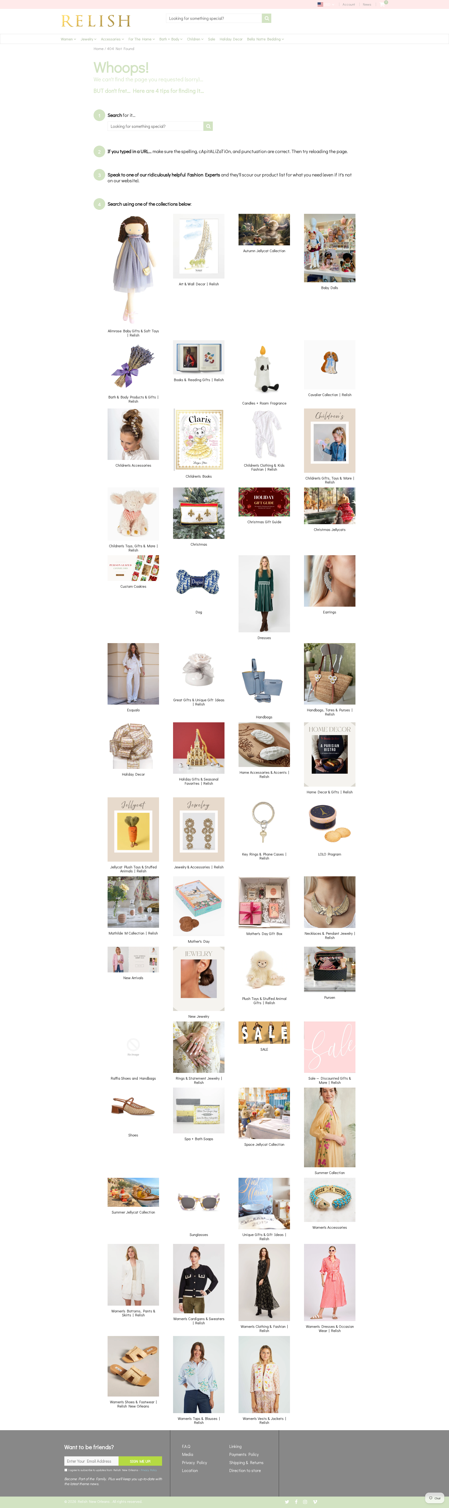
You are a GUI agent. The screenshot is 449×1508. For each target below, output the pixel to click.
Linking (235, 1446)
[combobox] (214, 18)
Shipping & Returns (246, 1462)
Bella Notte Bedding (264, 38)
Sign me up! (140, 1461)
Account (349, 4)
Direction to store (245, 1470)
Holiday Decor (231, 38)
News (367, 4)
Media (187, 1454)
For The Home (140, 38)
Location (190, 1470)
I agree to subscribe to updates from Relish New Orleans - (112, 1470)
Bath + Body (169, 38)
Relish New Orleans (94, 1501)
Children (194, 38)
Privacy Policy (149, 1470)
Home (99, 48)
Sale (211, 38)
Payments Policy (244, 1454)
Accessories (111, 38)
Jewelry (87, 38)
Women (67, 38)
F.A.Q (186, 1446)
